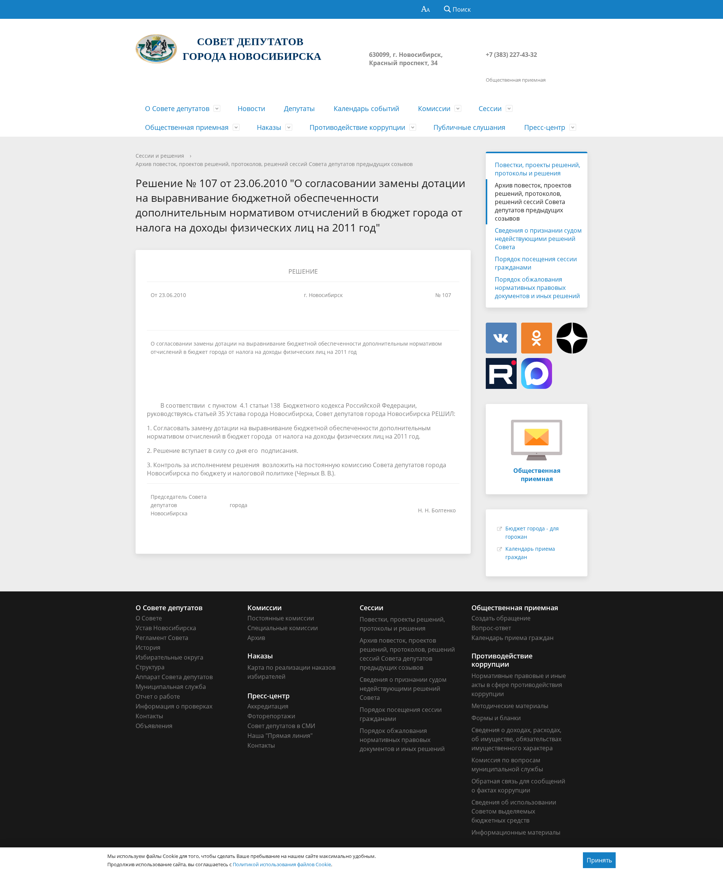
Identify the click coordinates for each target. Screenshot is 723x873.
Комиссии (434, 108)
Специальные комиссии (282, 628)
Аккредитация (267, 706)
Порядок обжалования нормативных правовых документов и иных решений (537, 287)
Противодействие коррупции (357, 127)
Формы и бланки (496, 718)
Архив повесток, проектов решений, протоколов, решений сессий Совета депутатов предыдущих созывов (274, 164)
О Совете (149, 618)
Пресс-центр (544, 127)
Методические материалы (509, 706)
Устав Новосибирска (166, 628)
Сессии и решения (160, 155)
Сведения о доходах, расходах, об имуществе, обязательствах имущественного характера (516, 739)
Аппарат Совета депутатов (174, 677)
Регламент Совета (162, 638)
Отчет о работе (158, 696)
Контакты (149, 716)
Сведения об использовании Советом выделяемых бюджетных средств (513, 811)
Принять (599, 860)
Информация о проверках (174, 706)
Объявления (154, 726)
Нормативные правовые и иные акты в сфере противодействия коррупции (518, 685)
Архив (256, 638)
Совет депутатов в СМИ (281, 726)
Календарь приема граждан (512, 638)
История (148, 647)
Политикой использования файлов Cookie (282, 864)
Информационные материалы (515, 832)
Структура (150, 667)
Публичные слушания (469, 127)
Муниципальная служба (171, 687)
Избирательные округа (169, 657)
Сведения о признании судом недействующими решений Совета (538, 238)
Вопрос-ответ (491, 628)
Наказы (269, 127)
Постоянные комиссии (280, 618)
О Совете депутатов (177, 108)
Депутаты (299, 108)
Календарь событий (366, 108)
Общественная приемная (187, 127)
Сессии (490, 108)
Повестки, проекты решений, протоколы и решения (537, 169)
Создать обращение (501, 618)
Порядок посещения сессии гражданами (536, 263)
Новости (251, 108)
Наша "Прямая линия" (280, 735)
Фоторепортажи (271, 716)
